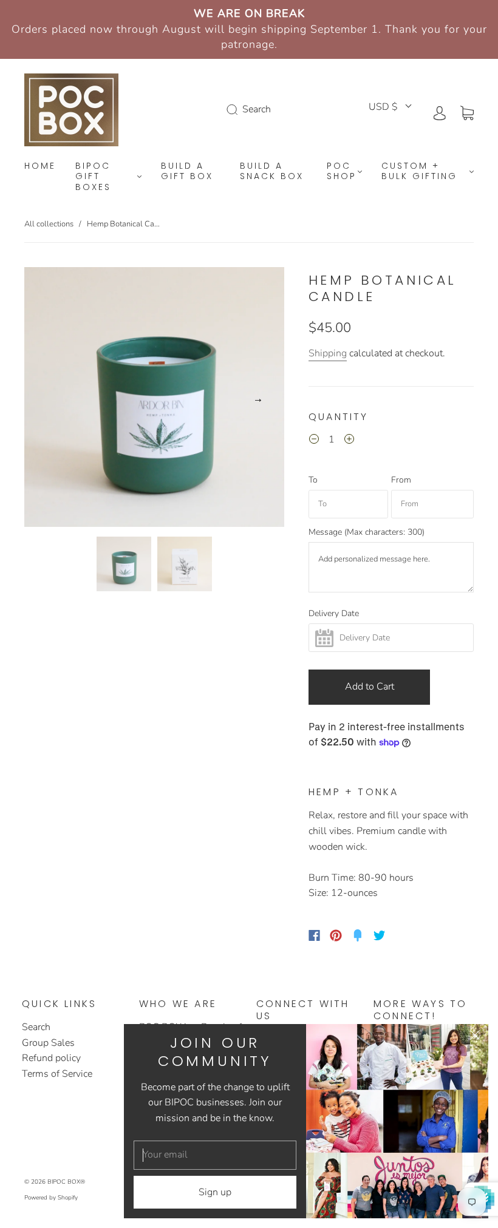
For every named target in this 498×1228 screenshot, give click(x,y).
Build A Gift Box (187, 171)
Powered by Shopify (51, 1197)
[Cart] (467, 111)
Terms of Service (57, 1073)
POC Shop (341, 171)
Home (40, 166)
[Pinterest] (336, 935)
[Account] (440, 111)
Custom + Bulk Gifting (419, 171)
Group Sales (48, 1043)
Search (36, 1027)
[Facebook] (314, 935)
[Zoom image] (155, 399)
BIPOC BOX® (66, 1182)
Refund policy (51, 1058)
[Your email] (215, 1155)
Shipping (328, 353)
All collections (48, 224)
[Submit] (234, 110)
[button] (50, 399)
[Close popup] (475, 1037)
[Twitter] (380, 935)
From (401, 480)
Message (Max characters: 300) (367, 532)
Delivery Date (334, 614)
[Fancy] (358, 935)
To (313, 480)
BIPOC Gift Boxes (93, 177)
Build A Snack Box (272, 171)
